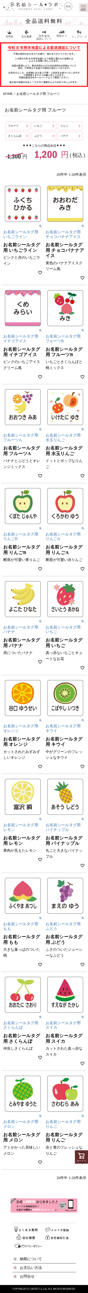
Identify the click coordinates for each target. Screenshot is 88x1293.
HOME (8, 93)
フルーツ (13, 125)
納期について (31, 1259)
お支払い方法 (31, 1268)
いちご (38, 125)
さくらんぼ (14, 135)
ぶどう (38, 135)
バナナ (64, 135)
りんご (64, 125)
